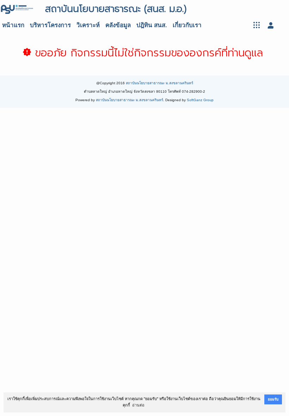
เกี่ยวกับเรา (187, 25)
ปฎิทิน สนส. (151, 25)
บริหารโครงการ (50, 25)
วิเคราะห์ (88, 25)
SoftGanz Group (200, 100)
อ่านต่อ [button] (138, 405)
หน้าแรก (13, 25)
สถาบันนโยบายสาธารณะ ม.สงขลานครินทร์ (159, 83)
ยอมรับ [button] (273, 399)
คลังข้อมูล (118, 25)
